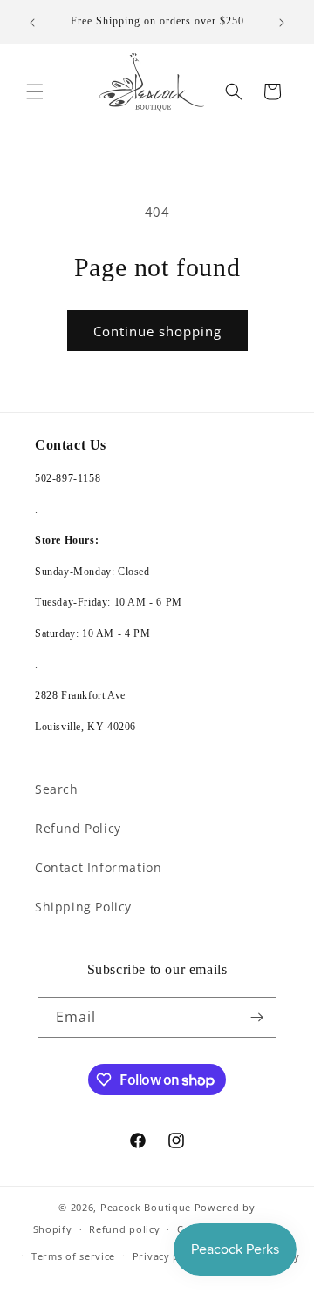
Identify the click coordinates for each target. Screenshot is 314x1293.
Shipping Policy (83, 906)
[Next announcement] (282, 22)
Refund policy (124, 1228)
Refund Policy (78, 828)
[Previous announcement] (32, 22)
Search (56, 789)
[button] (35, 91)
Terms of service (73, 1256)
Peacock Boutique (145, 1207)
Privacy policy (168, 1256)
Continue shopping (157, 331)
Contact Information (98, 867)
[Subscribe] (256, 1017)
